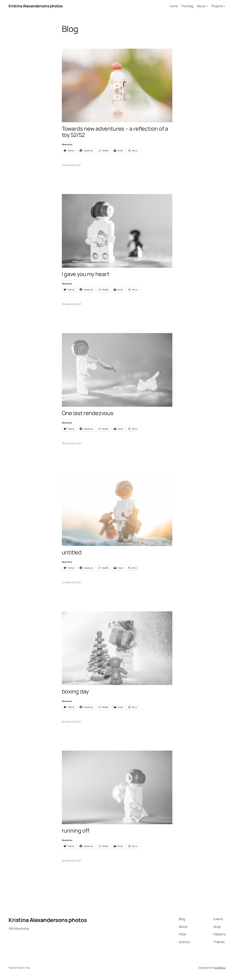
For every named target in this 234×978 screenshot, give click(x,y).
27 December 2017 (71, 582)
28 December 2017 (71, 443)
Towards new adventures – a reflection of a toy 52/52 (115, 132)
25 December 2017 (71, 860)
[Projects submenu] (224, 6)
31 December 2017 (71, 165)
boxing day (75, 691)
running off (75, 830)
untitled (72, 552)
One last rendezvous (87, 413)
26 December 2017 (72, 721)
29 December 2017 (72, 304)
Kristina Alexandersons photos (36, 6)
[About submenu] (207, 6)
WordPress (219, 967)
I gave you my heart (85, 274)
